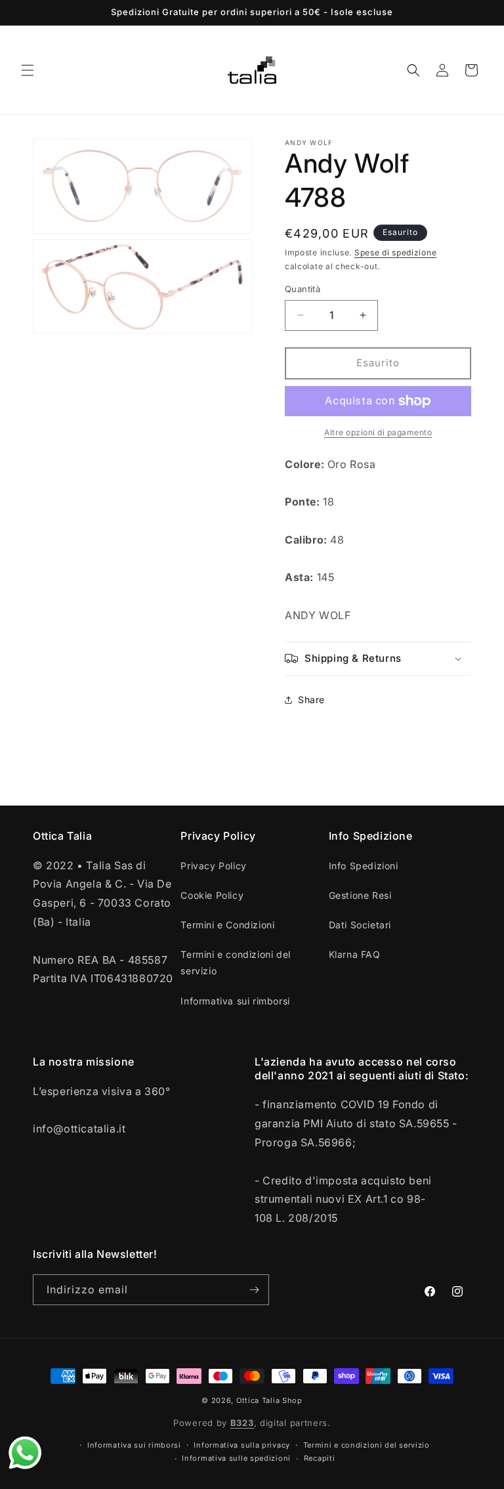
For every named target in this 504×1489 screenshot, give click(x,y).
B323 (242, 1422)
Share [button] (311, 699)
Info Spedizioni (363, 865)
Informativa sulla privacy (242, 1445)
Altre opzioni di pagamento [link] (378, 432)
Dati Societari (360, 924)
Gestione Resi (360, 895)
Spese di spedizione (395, 252)
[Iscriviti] (254, 1289)
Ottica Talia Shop (269, 1400)
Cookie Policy (211, 895)
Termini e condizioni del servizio (235, 962)
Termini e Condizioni (227, 924)
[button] (27, 70)
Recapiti (319, 1458)
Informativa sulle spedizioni (236, 1458)
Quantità (302, 289)
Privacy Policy (213, 865)
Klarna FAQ (355, 954)
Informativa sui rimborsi (234, 1000)
